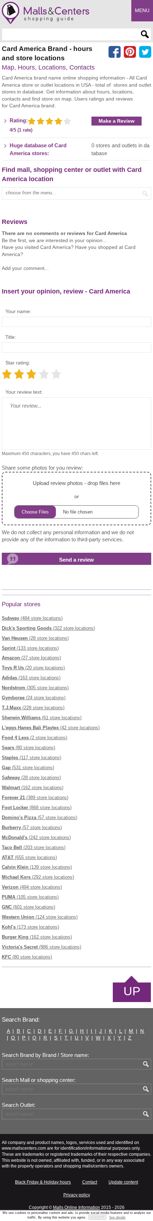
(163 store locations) (31, 677)
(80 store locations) (28, 747)
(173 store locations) (30, 927)
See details (117, 1217)
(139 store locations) (37, 867)
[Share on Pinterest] (130, 52)
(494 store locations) (32, 887)
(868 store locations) (37, 807)
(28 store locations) (35, 638)
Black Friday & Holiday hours (43, 1182)
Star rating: (17, 363)
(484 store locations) (32, 618)
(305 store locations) (35, 687)
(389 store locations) (35, 797)
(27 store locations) (31, 657)
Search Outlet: (18, 1105)
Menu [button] (142, 10)
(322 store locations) (48, 628)
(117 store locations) (31, 757)
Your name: (18, 311)
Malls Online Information (76, 1207)
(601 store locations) (28, 907)
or (76, 489)
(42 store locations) (51, 727)
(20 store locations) (33, 667)
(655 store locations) (29, 857)
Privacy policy (76, 1194)
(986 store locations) (41, 947)
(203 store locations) (33, 847)
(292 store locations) (38, 877)
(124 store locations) (40, 917)
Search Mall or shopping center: (38, 1080)
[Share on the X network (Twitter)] (145, 52)
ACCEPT (97, 1217)
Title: (10, 337)
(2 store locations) (34, 737)
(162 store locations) (32, 787)
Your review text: (24, 392)
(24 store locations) (33, 697)
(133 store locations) (30, 648)
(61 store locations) (41, 717)
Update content (123, 1182)
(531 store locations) (28, 767)
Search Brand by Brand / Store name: (45, 1055)
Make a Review (116, 121)
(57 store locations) (39, 817)
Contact (89, 1182)
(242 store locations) (36, 837)
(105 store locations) (30, 897)
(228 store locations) (33, 707)
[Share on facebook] (115, 52)
